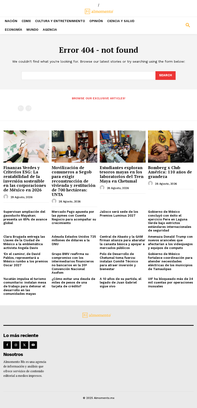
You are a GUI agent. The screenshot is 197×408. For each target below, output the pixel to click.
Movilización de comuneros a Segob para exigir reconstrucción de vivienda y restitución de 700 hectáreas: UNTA (73, 181)
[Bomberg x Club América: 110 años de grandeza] (171, 146)
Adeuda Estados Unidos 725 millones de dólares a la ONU (74, 240)
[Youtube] (33, 345)
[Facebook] (7, 345)
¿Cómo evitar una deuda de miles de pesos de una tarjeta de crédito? (73, 282)
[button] (172, 25)
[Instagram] (15, 345)
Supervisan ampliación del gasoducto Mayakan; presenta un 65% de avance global (25, 217)
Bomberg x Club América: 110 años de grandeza (170, 172)
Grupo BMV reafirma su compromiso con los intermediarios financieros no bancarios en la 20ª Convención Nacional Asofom (73, 263)
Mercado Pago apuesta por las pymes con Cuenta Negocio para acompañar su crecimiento (74, 217)
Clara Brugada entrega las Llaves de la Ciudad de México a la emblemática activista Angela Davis (24, 242)
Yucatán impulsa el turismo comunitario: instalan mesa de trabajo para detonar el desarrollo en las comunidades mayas (24, 286)
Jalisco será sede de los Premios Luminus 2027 (119, 213)
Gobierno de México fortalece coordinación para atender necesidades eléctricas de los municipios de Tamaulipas (170, 261)
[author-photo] (6, 197)
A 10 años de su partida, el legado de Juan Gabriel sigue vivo (120, 282)
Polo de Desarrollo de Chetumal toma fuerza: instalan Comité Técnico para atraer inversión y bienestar (119, 261)
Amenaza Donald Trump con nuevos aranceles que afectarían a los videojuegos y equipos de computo (170, 242)
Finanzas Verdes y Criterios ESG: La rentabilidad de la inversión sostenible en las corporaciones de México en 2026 (24, 179)
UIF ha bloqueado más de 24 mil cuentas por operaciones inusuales (170, 282)
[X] (24, 345)
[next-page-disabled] (28, 108)
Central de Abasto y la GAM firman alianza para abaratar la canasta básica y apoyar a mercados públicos (122, 242)
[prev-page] (21, 108)
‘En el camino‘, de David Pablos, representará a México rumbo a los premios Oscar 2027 (25, 259)
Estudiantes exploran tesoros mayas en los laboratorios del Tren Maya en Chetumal (121, 174)
